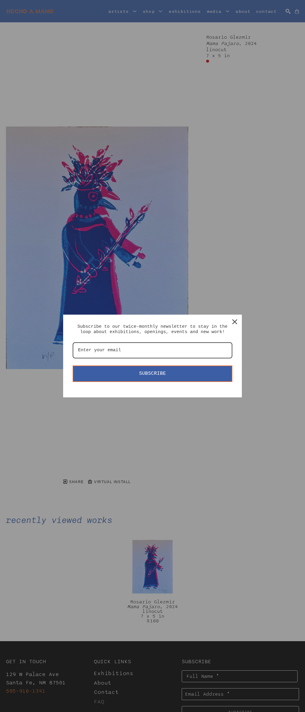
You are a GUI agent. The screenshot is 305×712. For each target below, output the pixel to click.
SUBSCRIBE (152, 373)
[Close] (235, 322)
